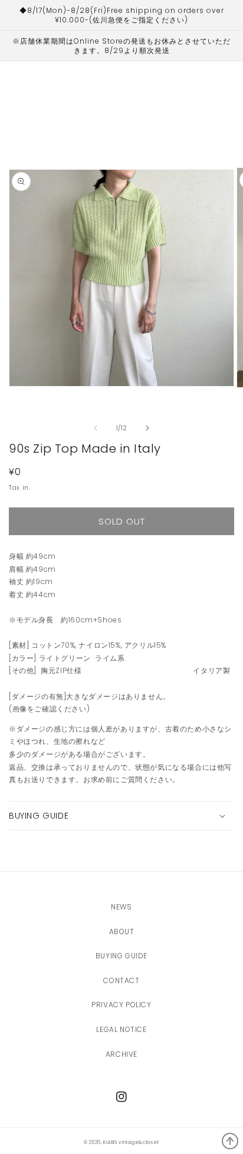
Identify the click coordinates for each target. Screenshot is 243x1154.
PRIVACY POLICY (121, 1005)
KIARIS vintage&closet (131, 1142)
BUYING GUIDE (121, 956)
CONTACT (121, 980)
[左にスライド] (96, 428)
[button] (121, 816)
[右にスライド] (147, 428)
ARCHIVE (121, 1054)
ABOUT (121, 932)
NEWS (121, 907)
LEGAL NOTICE (121, 1029)
